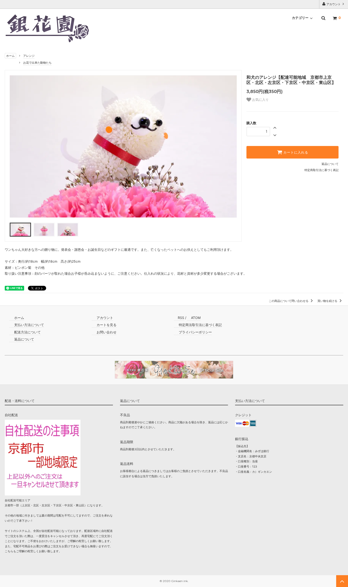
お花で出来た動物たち (37, 62)
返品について (330, 164)
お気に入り (260, 100)
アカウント (333, 4)
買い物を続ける (327, 301)
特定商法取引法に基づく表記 (200, 325)
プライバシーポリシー (195, 332)
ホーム (10, 55)
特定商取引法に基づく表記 (321, 170)
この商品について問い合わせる (289, 301)
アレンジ (29, 55)
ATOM (196, 318)
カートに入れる (295, 152)
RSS (181, 318)
